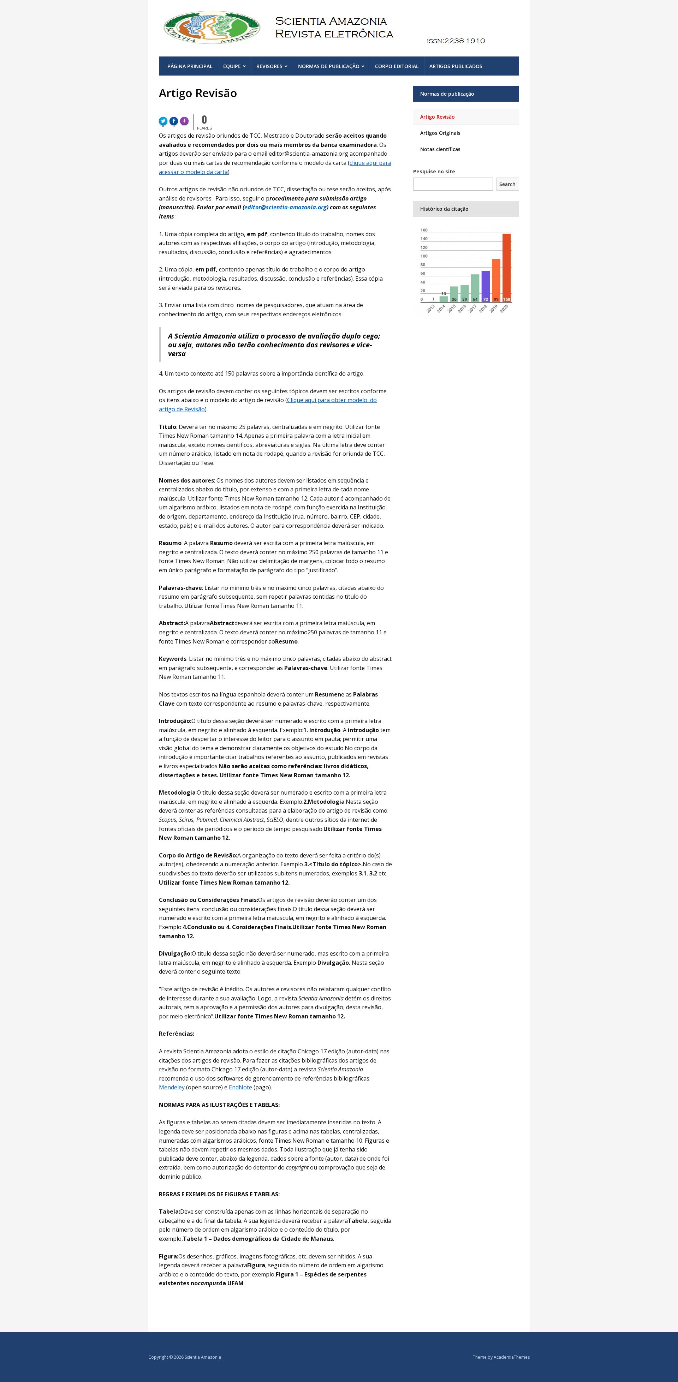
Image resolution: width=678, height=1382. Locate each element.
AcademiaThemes (512, 1357)
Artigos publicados (455, 66)
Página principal (190, 66)
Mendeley (172, 1087)
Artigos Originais (440, 133)
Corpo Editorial (397, 66)
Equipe (232, 66)
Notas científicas (440, 149)
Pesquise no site (434, 171)
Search (507, 184)
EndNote (240, 1087)
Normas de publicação (328, 66)
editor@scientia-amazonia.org (285, 207)
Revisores (269, 66)
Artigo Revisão (437, 116)
